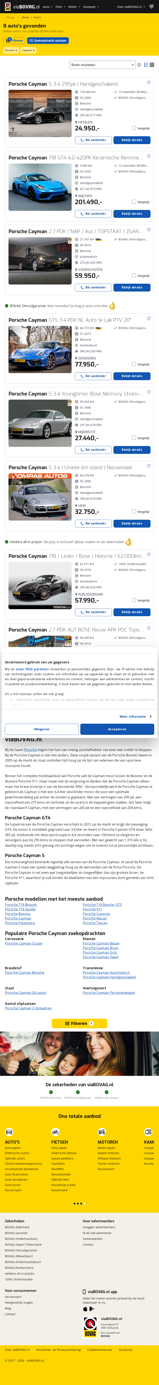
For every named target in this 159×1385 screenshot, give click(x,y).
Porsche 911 (92, 909)
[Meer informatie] (139, 65)
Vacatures (125, 1350)
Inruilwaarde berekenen (22, 1169)
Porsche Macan (95, 918)
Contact (88, 1244)
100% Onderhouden (19, 1279)
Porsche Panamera (20, 923)
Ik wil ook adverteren (97, 1233)
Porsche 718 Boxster (21, 904)
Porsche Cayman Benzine (24, 972)
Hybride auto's (15, 1158)
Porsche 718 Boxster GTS (102, 904)
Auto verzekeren (16, 1179)
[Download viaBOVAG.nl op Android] (91, 1309)
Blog (8, 1308)
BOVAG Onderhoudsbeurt (23, 1262)
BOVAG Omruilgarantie (21, 1250)
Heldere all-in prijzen (19, 1273)
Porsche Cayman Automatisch (106, 972)
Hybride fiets (60, 1179)
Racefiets (57, 1169)
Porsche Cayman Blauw (101, 943)
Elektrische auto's (17, 1153)
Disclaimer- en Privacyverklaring (58, 1350)
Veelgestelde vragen (19, 1302)
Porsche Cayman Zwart (101, 957)
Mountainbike (61, 1174)
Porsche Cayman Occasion (25, 992)
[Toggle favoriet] (149, 82)
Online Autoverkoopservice (23, 1164)
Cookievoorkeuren (99, 1350)
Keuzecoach (13, 1190)
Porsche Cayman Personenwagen (109, 992)
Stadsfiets (58, 1164)
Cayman (27, 50)
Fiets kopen (59, 1148)
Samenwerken (92, 1239)
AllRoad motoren (109, 1158)
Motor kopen (106, 1148)
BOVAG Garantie (16, 1233)
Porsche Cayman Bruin (100, 948)
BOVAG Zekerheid (17, 1227)
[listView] (146, 65)
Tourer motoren (109, 1164)
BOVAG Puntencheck (19, 1268)
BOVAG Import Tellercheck (23, 1244)
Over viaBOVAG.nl (17, 1350)
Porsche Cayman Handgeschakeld (109, 977)
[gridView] (152, 65)
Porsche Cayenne (96, 913)
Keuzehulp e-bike (63, 1185)
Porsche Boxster (18, 913)
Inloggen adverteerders (99, 1227)
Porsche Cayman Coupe (23, 943)
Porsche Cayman (18, 918)
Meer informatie (133, 716)
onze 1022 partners (32, 669)
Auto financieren (16, 1174)
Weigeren (41, 729)
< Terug (9, 17)
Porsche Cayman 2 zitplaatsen (28, 1008)
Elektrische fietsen (64, 1153)
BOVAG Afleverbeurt (19, 1256)
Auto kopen (13, 1148)
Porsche (9, 50)
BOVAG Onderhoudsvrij (21, 1239)
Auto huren (13, 1185)
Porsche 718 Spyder (20, 909)
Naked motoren (108, 1153)
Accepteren (117, 729)
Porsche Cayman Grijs (100, 952)
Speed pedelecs (62, 1158)
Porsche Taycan (95, 923)
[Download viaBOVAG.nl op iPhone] (85, 1309)
